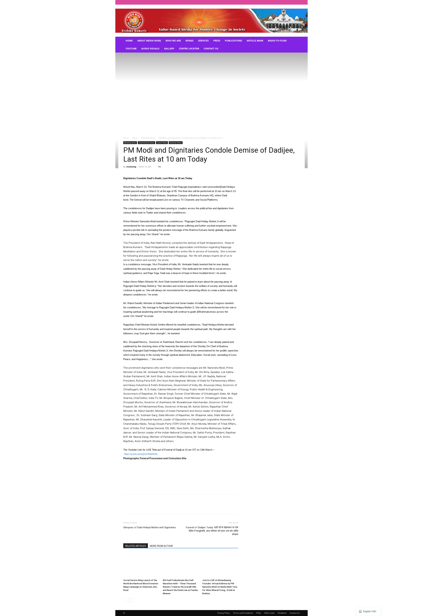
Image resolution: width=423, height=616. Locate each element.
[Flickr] (275, 2)
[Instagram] (280, 2)
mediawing (131, 166)
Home (129, 40)
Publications (233, 40)
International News (146, 142)
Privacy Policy (223, 613)
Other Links (269, 613)
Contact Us (211, 48)
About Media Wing (149, 40)
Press (216, 40)
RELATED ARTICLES (135, 546)
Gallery (169, 48)
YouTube (131, 48)
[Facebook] (270, 2)
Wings (189, 40)
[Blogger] (264, 2)
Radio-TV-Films (277, 40)
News (135, 137)
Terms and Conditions (243, 613)
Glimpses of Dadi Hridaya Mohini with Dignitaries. (149, 527)
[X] (291, 2)
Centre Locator (189, 48)
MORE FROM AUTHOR (161, 546)
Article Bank (255, 40)
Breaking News (148, 137)
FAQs (258, 613)
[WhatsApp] (149, 507)
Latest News (162, 142)
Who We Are (173, 40)
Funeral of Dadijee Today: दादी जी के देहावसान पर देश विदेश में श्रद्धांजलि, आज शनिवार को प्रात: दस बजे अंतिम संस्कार (212, 531)
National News (176, 142)
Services (203, 40)
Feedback (282, 613)
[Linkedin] (286, 2)
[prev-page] (125, 600)
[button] (296, 40)
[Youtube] (297, 2)
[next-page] (131, 600)
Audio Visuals (150, 48)
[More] (157, 507)
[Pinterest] (141, 507)
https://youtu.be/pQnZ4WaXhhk (141, 454)
